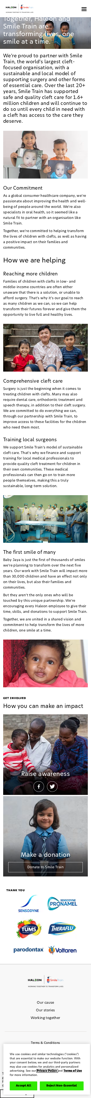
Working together (45, 1018)
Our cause (45, 1002)
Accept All (23, 1085)
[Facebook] (38, 786)
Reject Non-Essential (61, 1085)
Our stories (45, 1010)
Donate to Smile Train (45, 867)
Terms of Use (72, 1071)
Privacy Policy (47, 1071)
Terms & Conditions (45, 1043)
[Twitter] (52, 786)
